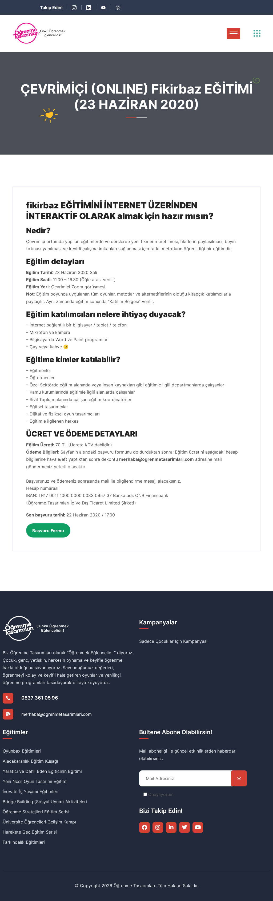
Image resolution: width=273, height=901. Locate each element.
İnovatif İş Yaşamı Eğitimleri (30, 791)
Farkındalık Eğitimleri (24, 842)
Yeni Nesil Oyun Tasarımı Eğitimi (35, 781)
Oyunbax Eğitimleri (22, 751)
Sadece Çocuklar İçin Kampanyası (173, 641)
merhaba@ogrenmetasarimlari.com (56, 714)
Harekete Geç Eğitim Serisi (30, 832)
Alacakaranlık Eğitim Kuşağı (30, 761)
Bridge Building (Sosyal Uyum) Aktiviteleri (45, 801)
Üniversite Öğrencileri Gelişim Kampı (39, 822)
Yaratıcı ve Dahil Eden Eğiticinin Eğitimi (42, 771)
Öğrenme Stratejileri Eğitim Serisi (36, 811)
